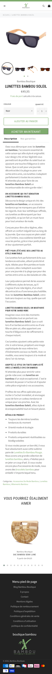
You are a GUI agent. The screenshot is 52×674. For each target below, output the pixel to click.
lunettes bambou (14, 459)
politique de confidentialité (24, 626)
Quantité (39, 104)
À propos (24, 592)
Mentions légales (24, 601)
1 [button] (24, 76)
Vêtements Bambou (19, 484)
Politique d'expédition (24, 611)
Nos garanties (28, 138)
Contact (24, 596)
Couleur (7, 104)
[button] (4, 565)
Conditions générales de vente (24, 616)
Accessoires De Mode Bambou (26, 481)
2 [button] (27, 76)
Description (10, 138)
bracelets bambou (25, 469)
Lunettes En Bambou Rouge (28, 452)
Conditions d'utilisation (24, 621)
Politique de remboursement (25, 606)
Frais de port (16, 96)
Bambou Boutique (17, 661)
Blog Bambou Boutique (24, 587)
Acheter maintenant (26, 131)
